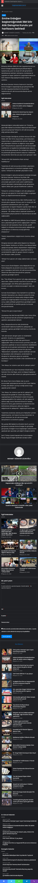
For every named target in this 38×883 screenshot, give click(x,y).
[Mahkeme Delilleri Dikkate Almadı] (28, 544)
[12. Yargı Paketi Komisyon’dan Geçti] (7, 755)
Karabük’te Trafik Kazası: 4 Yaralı (28, 569)
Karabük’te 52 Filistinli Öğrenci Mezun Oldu (8, 551)
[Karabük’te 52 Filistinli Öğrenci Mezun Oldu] (9, 544)
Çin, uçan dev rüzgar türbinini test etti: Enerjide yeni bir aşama (24, 690)
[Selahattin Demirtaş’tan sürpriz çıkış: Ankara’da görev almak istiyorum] (6, 114)
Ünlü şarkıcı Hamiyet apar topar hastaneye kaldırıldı (23, 650)
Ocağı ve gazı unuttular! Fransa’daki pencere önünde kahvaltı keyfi (27, 531)
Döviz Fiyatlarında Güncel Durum (23, 768)
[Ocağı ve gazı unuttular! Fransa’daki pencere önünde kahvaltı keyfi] (28, 523)
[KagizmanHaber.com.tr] (19, 5)
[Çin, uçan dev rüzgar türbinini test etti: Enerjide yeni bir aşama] (7, 691)
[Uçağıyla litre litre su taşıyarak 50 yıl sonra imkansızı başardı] (7, 684)
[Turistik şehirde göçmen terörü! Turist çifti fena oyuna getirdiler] (7, 802)
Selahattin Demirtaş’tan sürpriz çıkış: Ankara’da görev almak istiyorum (22, 114)
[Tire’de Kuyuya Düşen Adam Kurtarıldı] (7, 778)
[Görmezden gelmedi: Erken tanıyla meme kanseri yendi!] (7, 699)
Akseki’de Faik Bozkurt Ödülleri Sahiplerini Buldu (23, 785)
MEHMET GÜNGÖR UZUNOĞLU (12, 32)
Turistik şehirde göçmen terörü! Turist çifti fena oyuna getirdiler (23, 800)
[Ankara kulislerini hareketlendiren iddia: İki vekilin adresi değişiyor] (6, 105)
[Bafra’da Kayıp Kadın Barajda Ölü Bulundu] (7, 794)
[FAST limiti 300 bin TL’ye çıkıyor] (7, 676)
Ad (2, 609)
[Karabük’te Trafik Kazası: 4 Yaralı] (28, 562)
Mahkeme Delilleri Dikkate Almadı (28, 551)
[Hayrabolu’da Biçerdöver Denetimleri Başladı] (7, 707)
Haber (11, 11)
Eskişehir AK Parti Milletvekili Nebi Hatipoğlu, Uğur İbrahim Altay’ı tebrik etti (9, 532)
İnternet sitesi (5, 622)
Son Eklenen (19, 644)
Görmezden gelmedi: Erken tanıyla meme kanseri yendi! (24, 698)
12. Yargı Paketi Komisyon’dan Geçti (24, 753)
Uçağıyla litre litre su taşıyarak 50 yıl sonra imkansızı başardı (24, 682)
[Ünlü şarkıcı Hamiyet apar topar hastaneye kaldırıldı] (7, 652)
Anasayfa (5, 11)
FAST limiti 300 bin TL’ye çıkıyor (23, 674)
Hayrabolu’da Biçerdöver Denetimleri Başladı (21, 706)
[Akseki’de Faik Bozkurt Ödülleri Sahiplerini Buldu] (7, 786)
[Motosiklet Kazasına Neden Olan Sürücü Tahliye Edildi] (9, 562)
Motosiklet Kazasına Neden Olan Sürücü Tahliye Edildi (8, 570)
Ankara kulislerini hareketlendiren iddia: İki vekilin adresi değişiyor (24, 658)
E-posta (4, 615)
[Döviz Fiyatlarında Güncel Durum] (7, 771)
